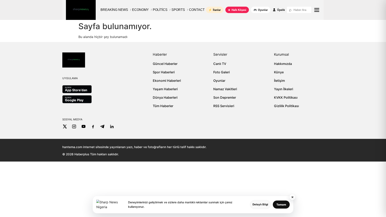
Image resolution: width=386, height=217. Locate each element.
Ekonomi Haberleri (167, 81)
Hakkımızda (283, 64)
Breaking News (114, 9)
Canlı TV (219, 64)
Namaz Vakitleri (225, 89)
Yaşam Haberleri (165, 89)
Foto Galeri (221, 72)
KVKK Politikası (286, 97)
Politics (160, 9)
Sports (178, 9)
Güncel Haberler (165, 64)
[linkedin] (112, 126)
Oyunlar (219, 81)
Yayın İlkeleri (283, 89)
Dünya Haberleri (165, 97)
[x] (64, 126)
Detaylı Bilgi (260, 204)
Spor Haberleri (164, 72)
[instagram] (74, 126)
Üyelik (281, 9)
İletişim (279, 81)
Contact (197, 9)
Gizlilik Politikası (286, 106)
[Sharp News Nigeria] (81, 10)
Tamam (281, 204)
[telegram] (102, 126)
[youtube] (83, 126)
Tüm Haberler (163, 106)
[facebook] (93, 126)
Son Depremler (224, 97)
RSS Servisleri (223, 106)
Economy (140, 9)
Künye (279, 72)
